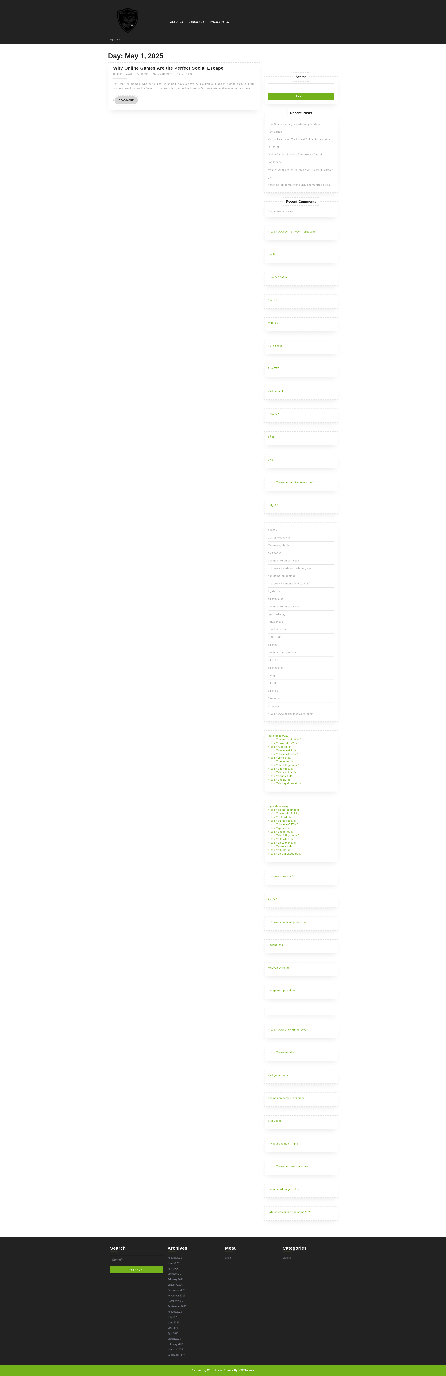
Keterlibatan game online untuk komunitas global (299, 184)
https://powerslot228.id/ (284, 743)
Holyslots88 (275, 621)
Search (301, 77)
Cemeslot (274, 698)
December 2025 (176, 1290)
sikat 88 (273, 660)
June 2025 (173, 1322)
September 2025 (177, 1306)
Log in (228, 1257)
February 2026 (175, 1279)
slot (270, 459)
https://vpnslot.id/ (280, 757)
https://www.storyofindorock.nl (288, 1029)
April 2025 (173, 1333)
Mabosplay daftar (279, 545)
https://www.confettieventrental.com (292, 231)
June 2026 (173, 1263)
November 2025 (176, 1295)
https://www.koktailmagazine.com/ (290, 713)
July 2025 (173, 1317)
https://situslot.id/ (280, 776)
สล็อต (271, 436)
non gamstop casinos (282, 576)
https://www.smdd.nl (281, 1052)
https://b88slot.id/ (280, 779)
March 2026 (174, 1274)
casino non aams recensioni (286, 1098)
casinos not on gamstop (283, 560)
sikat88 (273, 644)
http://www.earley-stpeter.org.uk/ (289, 568)
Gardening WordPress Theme (212, 1370)
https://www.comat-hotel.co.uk (288, 1166)
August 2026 (175, 1257)
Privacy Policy (219, 21)
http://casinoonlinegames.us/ (287, 922)
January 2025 (175, 1349)
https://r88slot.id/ (279, 746)
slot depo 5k (276, 391)
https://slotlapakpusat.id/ (284, 783)
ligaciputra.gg (277, 614)
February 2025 (175, 1344)
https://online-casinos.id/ (284, 739)
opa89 (272, 254)
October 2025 (175, 1301)
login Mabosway (278, 735)
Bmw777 (273, 368)
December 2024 (176, 1355)
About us (176, 21)
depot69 (273, 530)
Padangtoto (275, 944)
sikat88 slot (275, 598)
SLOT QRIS (275, 637)
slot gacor (274, 553)
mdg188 (273, 322)
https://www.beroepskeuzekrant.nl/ (291, 482)
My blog (287, 1257)
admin (144, 73)
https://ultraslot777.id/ (283, 754)
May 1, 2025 (124, 73)
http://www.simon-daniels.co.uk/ (289, 583)
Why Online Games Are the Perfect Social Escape (168, 68)
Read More (128, 101)
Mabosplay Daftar (279, 967)
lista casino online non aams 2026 (290, 1212)
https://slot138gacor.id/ (283, 765)
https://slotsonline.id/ (282, 772)
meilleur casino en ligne (283, 1143)
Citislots (273, 706)
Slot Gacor (274, 1120)
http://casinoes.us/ (280, 876)
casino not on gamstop (283, 652)
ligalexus (274, 591)
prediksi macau (277, 629)
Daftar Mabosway (279, 537)
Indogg (272, 675)
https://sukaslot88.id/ (282, 750)
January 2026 (175, 1284)
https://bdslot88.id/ (280, 768)
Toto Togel (275, 345)
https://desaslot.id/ (280, 761)
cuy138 (272, 300)
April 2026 (173, 1268)
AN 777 (272, 899)
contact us (196, 21)
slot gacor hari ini (279, 1075)
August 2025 (175, 1311)
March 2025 (174, 1338)
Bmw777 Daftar (278, 277)
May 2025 (173, 1328)
